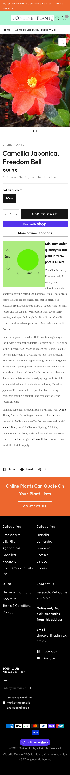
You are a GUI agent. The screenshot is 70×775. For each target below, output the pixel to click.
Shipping (24, 177)
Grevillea (9, 555)
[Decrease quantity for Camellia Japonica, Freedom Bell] (6, 214)
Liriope (42, 561)
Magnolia (9, 561)
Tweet (29, 469)
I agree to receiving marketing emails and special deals (20, 702)
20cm (9, 198)
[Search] (57, 18)
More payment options (35, 233)
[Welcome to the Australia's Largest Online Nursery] (35, 6)
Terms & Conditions (17, 605)
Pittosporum (12, 535)
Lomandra (44, 541)
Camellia (50, 270)
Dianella (43, 535)
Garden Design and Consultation (30, 439)
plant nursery (53, 415)
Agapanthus (11, 548)
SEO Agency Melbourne (36, 759)
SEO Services (32, 754)
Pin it (46, 469)
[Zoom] (62, 42)
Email (6, 680)
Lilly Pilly (9, 541)
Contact (8, 612)
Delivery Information (18, 592)
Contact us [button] (35, 506)
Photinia (43, 555)
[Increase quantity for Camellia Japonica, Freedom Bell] (16, 214)
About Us (9, 599)
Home (6, 29)
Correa (42, 568)
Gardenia (43, 548)
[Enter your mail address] (30, 688)
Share (11, 469)
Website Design (13, 754)
